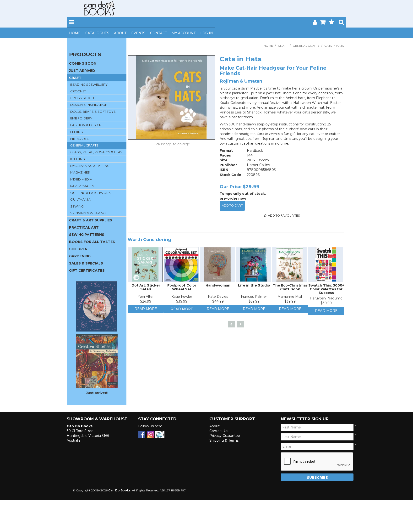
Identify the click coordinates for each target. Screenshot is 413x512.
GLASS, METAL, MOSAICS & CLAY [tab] (96, 152)
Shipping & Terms (224, 440)
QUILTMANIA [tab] (80, 199)
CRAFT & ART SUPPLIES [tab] (90, 220)
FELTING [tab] (76, 132)
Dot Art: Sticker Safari (145, 288)
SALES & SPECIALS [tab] (86, 263)
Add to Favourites (284, 215)
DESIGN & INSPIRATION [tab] (89, 105)
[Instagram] (150, 434)
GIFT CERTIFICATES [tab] (87, 270)
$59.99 (254, 302)
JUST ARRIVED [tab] (82, 70)
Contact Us (218, 431)
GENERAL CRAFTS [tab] (84, 145)
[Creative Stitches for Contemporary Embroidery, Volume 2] (97, 361)
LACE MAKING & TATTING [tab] (89, 166)
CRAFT (283, 45)
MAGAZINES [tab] (80, 172)
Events (138, 33)
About (120, 33)
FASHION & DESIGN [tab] (86, 125)
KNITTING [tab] (77, 159)
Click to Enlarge (171, 145)
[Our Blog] (159, 434)
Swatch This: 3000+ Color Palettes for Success (326, 290)
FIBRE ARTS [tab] (79, 139)
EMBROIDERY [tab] (81, 118)
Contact (158, 33)
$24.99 (145, 302)
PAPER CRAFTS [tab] (82, 186)
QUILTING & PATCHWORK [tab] (90, 193)
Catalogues (97, 33)
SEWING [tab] (77, 206)
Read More (146, 311)
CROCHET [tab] (78, 91)
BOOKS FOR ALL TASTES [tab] (92, 242)
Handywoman (218, 286)
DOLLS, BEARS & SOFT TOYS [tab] (93, 111)
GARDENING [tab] (80, 256)
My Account (184, 33)
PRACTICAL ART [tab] (84, 227)
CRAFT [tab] (75, 78)
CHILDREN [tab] (78, 249)
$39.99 (181, 302)
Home (75, 33)
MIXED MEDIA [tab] (81, 179)
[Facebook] (141, 434)
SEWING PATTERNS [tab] (86, 234)
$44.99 (218, 302)
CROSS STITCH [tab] (82, 98)
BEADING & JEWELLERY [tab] (89, 84)
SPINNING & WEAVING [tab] (88, 213)
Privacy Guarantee (224, 435)
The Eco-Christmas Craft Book (290, 288)
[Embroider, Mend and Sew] (96, 306)
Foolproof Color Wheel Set (181, 288)
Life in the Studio (254, 286)
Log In (206, 33)
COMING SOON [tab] (82, 63)
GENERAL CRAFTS (306, 45)
